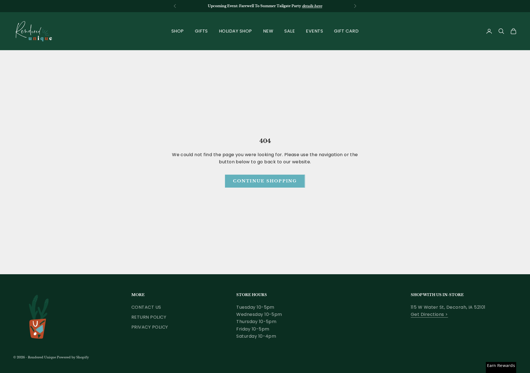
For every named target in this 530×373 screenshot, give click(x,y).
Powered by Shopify (73, 357)
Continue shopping (265, 180)
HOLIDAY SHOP (235, 31)
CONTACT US (146, 307)
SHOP (177, 31)
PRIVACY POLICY (149, 327)
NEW (268, 31)
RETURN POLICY (148, 317)
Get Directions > (429, 314)
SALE (289, 31)
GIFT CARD (346, 31)
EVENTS (314, 31)
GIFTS (201, 31)
